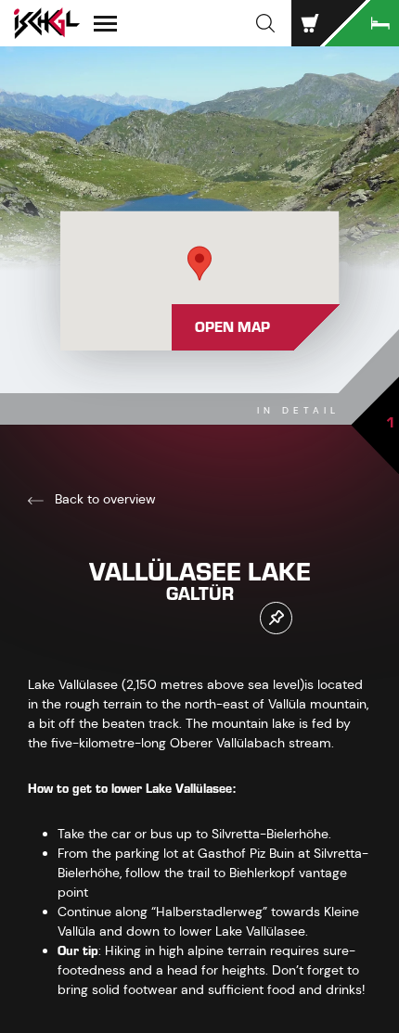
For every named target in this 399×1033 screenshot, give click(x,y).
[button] (265, 23)
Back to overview (103, 499)
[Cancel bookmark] (276, 618)
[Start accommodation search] (362, 23)
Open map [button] (232, 327)
